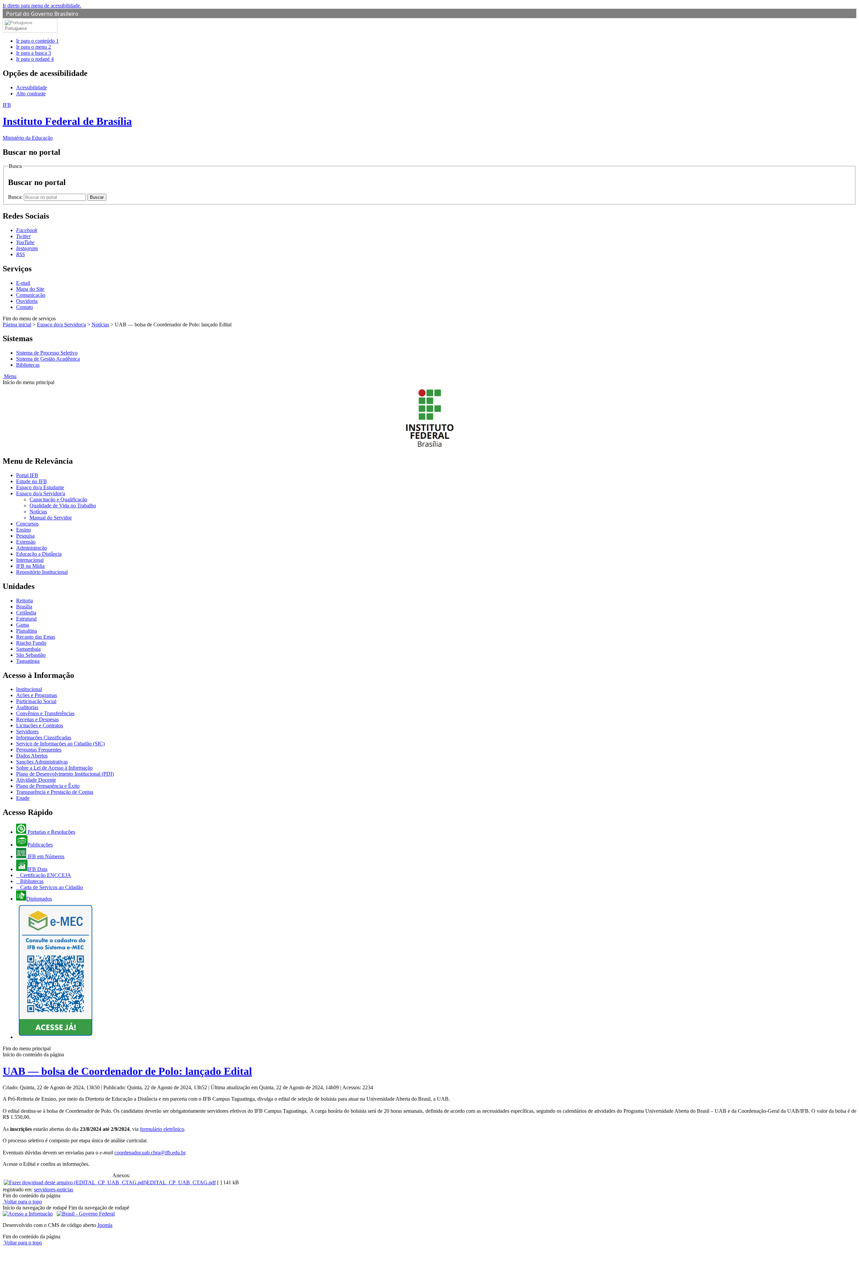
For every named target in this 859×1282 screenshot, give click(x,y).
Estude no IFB (31, 481)
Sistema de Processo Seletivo (47, 353)
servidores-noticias (53, 1189)
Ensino (23, 530)
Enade (23, 798)
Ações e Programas (36, 695)
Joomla (104, 1225)
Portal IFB (27, 475)
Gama (22, 625)
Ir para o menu (33, 47)
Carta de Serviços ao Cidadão (51, 887)
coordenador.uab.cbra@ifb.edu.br (149, 1152)
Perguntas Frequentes (38, 749)
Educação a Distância (39, 554)
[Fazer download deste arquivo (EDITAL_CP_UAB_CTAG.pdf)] (75, 1182)
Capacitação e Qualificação (58, 499)
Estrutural (26, 619)
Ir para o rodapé (35, 59)
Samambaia (28, 649)
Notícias (100, 324)
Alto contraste (31, 93)
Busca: (16, 197)
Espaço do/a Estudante (40, 487)
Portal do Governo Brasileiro (42, 13)
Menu (9, 376)
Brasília (24, 606)
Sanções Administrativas (42, 762)
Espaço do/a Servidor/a (61, 324)
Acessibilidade (31, 87)
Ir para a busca (33, 53)
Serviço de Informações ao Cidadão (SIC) (60, 743)
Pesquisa (25, 536)
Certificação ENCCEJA (45, 875)
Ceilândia (26, 612)
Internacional (30, 560)
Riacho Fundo (31, 643)
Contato (24, 307)
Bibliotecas (28, 365)
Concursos (27, 523)
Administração (31, 548)
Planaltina (26, 631)
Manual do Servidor (51, 517)
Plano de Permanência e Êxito (48, 786)
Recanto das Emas (35, 637)
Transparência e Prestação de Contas (54, 792)
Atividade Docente (36, 780)
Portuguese (16, 28)
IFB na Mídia (30, 566)
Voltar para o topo (22, 1201)
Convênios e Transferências (45, 713)
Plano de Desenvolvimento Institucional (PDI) (65, 774)
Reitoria (24, 600)
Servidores (27, 731)
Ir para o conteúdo (37, 41)
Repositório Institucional (42, 572)
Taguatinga (28, 661)
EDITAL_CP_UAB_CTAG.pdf (181, 1182)
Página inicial (17, 324)
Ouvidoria (27, 301)
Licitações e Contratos (39, 725)
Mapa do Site (30, 289)
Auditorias (27, 707)
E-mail (23, 283)
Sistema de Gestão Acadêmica (48, 359)
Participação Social (36, 701)
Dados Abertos (32, 756)
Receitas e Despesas (37, 719)
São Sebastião (31, 655)
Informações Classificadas (43, 737)
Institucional (29, 689)
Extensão (26, 542)
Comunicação (30, 295)
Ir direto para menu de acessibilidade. (42, 5)
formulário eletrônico (162, 1129)
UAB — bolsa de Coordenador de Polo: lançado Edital (127, 1071)
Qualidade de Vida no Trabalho (63, 505)
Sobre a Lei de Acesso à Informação (54, 768)
